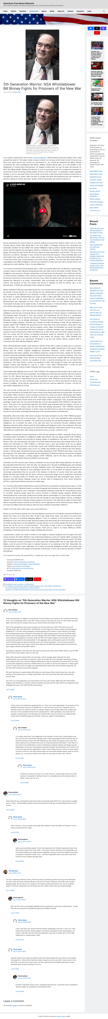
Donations (80, 11)
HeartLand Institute (96, 185)
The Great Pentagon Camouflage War (96, 358)
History (15, 584)
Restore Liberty (95, 191)
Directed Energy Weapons (22, 586)
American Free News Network (18, 3)
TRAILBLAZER (57, 586)
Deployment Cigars (96, 174)
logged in (15, 1005)
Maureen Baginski (35, 586)
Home (5, 11)
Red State (93, 188)
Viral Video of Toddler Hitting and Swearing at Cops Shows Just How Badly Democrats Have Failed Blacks (35, 589)
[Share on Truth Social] (103, 28)
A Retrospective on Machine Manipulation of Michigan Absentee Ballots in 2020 (97, 346)
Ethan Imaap (17, 696)
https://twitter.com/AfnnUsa (21, 566)
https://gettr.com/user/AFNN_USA (22, 568)
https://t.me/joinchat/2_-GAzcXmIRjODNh (26, 564)
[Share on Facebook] (91, 28)
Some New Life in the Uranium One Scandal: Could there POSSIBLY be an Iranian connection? (97, 256)
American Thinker (96, 180)
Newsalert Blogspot (96, 202)
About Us (61, 11)
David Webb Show (96, 171)
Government (34, 11)
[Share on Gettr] (97, 33)
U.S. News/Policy (29, 584)
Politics (13, 11)
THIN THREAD (48, 586)
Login (89, 11)
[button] (104, 11)
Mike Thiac (93, 307)
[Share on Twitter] (97, 28)
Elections (23, 11)
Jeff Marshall (13, 871)
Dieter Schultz (94, 341)
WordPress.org (95, 385)
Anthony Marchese (62, 1016)
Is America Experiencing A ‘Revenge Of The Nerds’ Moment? (22, 587)
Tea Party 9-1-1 (95, 210)
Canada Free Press (96, 182)
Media (52, 11)
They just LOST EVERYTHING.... (96, 89)
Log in (92, 376)
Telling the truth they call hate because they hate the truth (97, 230)
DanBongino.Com (96, 177)
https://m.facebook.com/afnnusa (24, 562)
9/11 (6, 586)
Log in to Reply (10, 689)
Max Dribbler (94, 288)
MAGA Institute (95, 199)
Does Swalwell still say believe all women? (96, 247)
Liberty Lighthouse (96, 204)
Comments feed (95, 382)
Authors (70, 11)
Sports (44, 11)
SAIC (41, 586)
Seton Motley (94, 207)
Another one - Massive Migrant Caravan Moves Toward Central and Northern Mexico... (96, 55)
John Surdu (94, 319)
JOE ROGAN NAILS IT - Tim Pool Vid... (97, 103)
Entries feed (94, 379)
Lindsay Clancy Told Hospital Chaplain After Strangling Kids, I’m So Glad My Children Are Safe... (97, 120)
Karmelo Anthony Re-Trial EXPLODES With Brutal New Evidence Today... (97, 74)
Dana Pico (93, 355)
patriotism (21, 584)
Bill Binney (11, 586)
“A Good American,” (39, 158)
